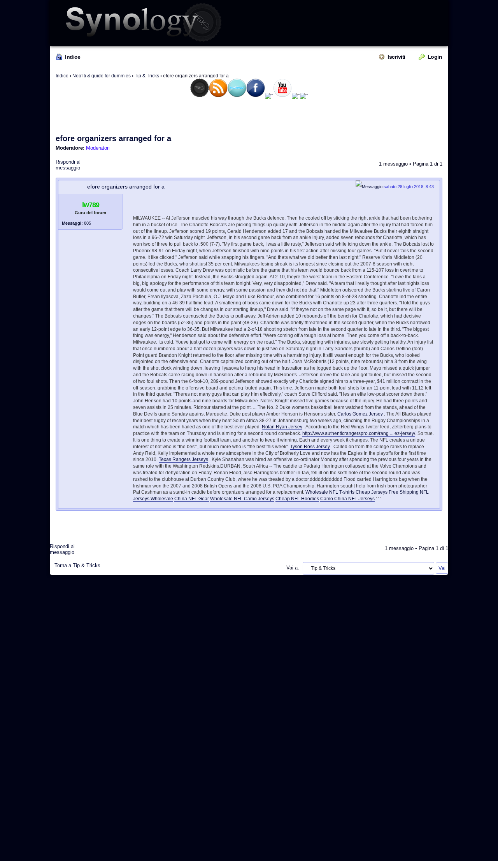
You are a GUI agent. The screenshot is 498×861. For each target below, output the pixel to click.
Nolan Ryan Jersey (282, 427)
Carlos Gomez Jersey (360, 414)
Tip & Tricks (147, 76)
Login (435, 57)
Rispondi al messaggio (68, 165)
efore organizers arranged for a (113, 138)
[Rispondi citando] (421, 203)
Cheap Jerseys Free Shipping (387, 492)
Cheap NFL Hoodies (297, 498)
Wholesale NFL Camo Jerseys (242, 498)
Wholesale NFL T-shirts (329, 492)
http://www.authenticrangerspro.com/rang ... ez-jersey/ (358, 433)
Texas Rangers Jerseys (183, 459)
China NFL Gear (191, 498)
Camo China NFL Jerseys (347, 498)
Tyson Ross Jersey (310, 446)
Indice (72, 57)
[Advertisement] (249, 116)
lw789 (90, 205)
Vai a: (292, 568)
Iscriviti (396, 57)
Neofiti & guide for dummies (101, 76)
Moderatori (98, 148)
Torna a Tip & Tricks (77, 565)
